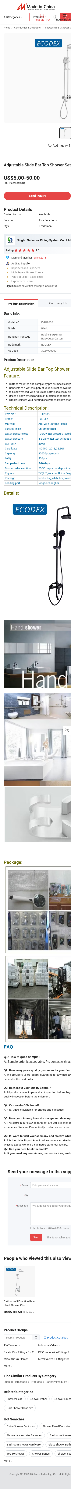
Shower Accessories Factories (24, 1435)
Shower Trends (41, 1453)
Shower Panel (38, 1399)
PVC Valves (11, 1345)
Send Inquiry (37, 196)
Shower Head (15, 1399)
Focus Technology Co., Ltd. (48, 1474)
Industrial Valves (48, 1345)
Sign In (10, 286)
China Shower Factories (21, 1426)
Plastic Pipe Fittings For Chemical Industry (28, 1352)
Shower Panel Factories (56, 1426)
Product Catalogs (57, 1337)
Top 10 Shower (15, 1453)
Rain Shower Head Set (20, 1408)
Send (36, 1237)
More (7, 1460)
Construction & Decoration (27, 27)
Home (7, 27)
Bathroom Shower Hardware (24, 1444)
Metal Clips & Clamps (16, 1359)
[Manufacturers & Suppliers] (35, 6)
